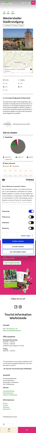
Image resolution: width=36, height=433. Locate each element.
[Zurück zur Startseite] (7, 3)
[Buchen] (33, 3)
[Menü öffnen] (29, 3)
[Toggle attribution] (31, 69)
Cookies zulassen (18, 241)
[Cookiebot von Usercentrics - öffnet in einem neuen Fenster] (26, 180)
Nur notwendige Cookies (18, 252)
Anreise (5, 403)
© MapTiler (13, 69)
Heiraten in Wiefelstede (10, 394)
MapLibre (7, 69)
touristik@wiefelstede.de (13, 330)
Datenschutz (6, 409)
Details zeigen (25, 235)
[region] (18, 62)
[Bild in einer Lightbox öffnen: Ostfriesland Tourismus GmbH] (7, 124)
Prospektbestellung (8, 391)
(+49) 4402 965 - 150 (12, 328)
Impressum (6, 407)
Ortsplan (5, 405)
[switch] (31, 217)
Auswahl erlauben (18, 246)
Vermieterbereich (8, 393)
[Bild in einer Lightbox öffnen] (18, 40)
